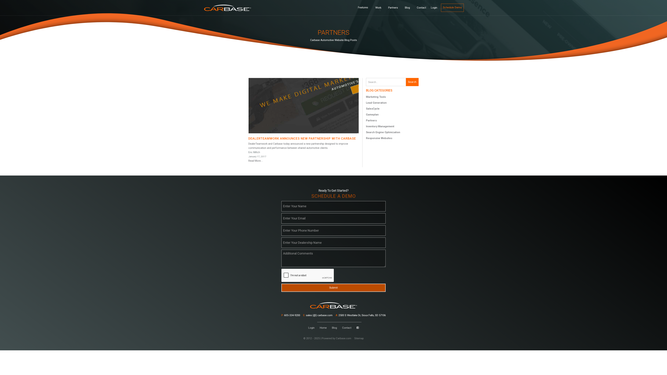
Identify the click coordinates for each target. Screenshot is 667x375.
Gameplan (372, 114)
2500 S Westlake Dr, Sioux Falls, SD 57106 (361, 315)
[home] (227, 8)
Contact (421, 7)
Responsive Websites (379, 138)
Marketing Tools (376, 96)
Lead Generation (376, 102)
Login (434, 7)
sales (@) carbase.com (317, 315)
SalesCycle (373, 108)
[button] (363, 8)
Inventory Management (380, 126)
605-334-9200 (290, 315)
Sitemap (359, 338)
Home (323, 327)
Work (378, 7)
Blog (407, 7)
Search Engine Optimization (383, 132)
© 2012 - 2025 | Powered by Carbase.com (327, 338)
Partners (393, 7)
